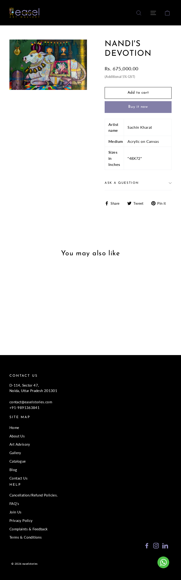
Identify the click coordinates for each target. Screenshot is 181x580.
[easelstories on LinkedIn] (165, 545)
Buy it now (138, 107)
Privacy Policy (21, 520)
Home (14, 427)
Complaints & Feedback (28, 529)
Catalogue (17, 461)
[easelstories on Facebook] (147, 545)
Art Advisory (19, 444)
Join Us (15, 512)
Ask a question (122, 182)
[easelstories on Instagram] (156, 545)
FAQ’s (14, 503)
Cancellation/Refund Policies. (33, 495)
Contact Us (18, 478)
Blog (13, 470)
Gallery (15, 453)
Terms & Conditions (25, 537)
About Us (17, 436)
